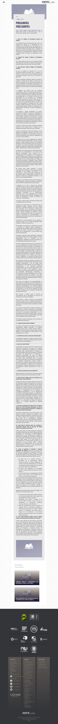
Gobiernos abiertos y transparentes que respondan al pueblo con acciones (27, 582)
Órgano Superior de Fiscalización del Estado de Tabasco (29, 717)
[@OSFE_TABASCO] (11, 687)
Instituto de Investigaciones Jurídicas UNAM (27, 706)
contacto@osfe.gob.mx (14, 674)
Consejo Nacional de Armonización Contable (28, 685)
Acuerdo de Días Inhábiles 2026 (42, 662)
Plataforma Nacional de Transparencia (28, 678)
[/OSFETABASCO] (11, 681)
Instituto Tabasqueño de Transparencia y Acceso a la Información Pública (28, 666)
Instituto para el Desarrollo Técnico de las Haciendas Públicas (29, 702)
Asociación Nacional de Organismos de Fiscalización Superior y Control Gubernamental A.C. (28, 673)
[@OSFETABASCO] (11, 684)
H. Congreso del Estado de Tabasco (28, 662)
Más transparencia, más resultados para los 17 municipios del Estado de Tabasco (27, 599)
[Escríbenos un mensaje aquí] (11, 677)
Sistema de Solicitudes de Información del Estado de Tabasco (28, 681)
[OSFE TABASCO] (11, 690)
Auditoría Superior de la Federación (28, 669)
